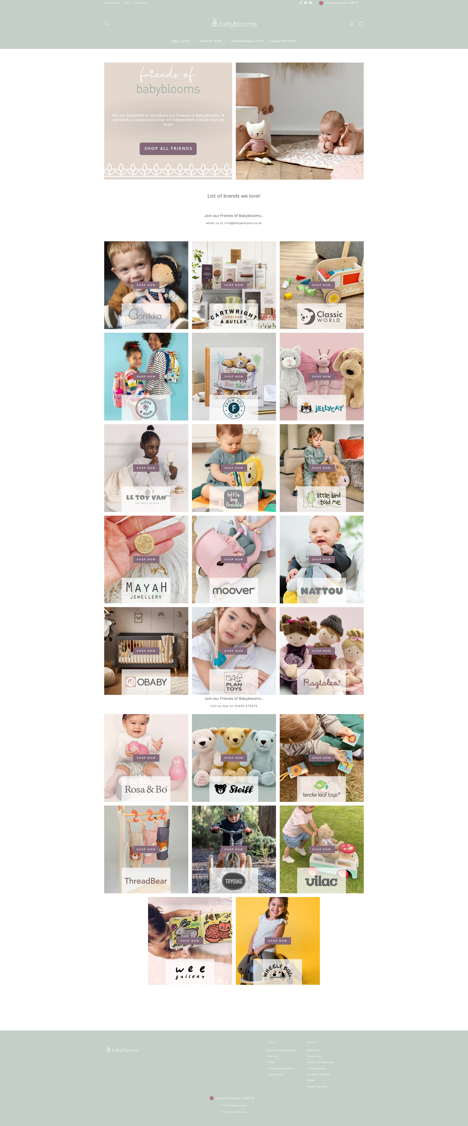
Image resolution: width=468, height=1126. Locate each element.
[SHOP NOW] (146, 285)
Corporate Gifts (282, 41)
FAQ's (127, 2)
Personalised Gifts (247, 41)
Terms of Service (318, 1074)
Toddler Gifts (211, 41)
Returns (273, 1056)
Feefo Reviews (317, 1086)
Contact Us (112, 2)
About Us (141, 2)
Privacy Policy (316, 1068)
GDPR (311, 1080)
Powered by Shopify (234, 1112)
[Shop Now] (234, 849)
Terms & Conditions (281, 1068)
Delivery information (282, 1050)
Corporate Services (320, 1062)
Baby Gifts (181, 41)
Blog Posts (314, 1056)
